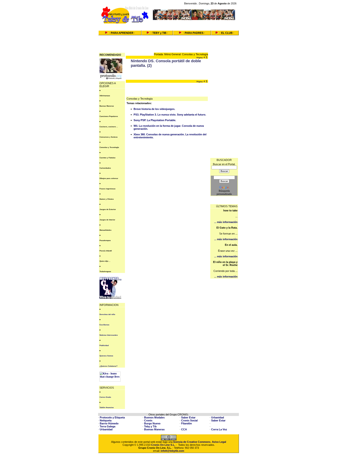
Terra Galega (107, 426)
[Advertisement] (168, 26)
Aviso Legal (219, 441)
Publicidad (104, 345)
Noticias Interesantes (109, 335)
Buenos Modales (154, 417)
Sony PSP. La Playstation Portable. (155, 120)
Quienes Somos (106, 356)
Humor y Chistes (107, 199)
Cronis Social (189, 420)
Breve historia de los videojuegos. (154, 108)
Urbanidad (217, 417)
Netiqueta (105, 420)
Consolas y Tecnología (109, 147)
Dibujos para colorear (109, 178)
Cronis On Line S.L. (163, 444)
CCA (184, 429)
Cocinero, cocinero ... (109, 127)
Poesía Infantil (106, 251)
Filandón (186, 423)
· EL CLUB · (227, 32)
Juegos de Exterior (108, 209)
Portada (158, 54)
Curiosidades (105, 168)
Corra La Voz (219, 429)
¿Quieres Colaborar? (108, 366)
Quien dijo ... (105, 261)
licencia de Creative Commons (191, 441)
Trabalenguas (105, 271)
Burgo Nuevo (152, 423)
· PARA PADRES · (194, 32)
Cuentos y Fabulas (107, 158)
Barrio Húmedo (109, 423)
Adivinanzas (105, 96)
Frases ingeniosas (107, 189)
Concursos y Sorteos (109, 137)
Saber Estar (188, 417)
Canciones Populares (109, 116)
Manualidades (105, 230)
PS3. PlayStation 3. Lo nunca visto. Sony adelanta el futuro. (170, 114)
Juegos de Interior (107, 220)
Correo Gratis (105, 397)
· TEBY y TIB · (159, 32)
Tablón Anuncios (107, 407)
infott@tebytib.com (172, 450)
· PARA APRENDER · (122, 32)
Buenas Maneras (107, 106)
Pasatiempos (105, 240)
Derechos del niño (107, 314)
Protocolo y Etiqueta (112, 417)
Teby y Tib (150, 426)
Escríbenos (104, 325)
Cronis (148, 420)
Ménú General (172, 54)
